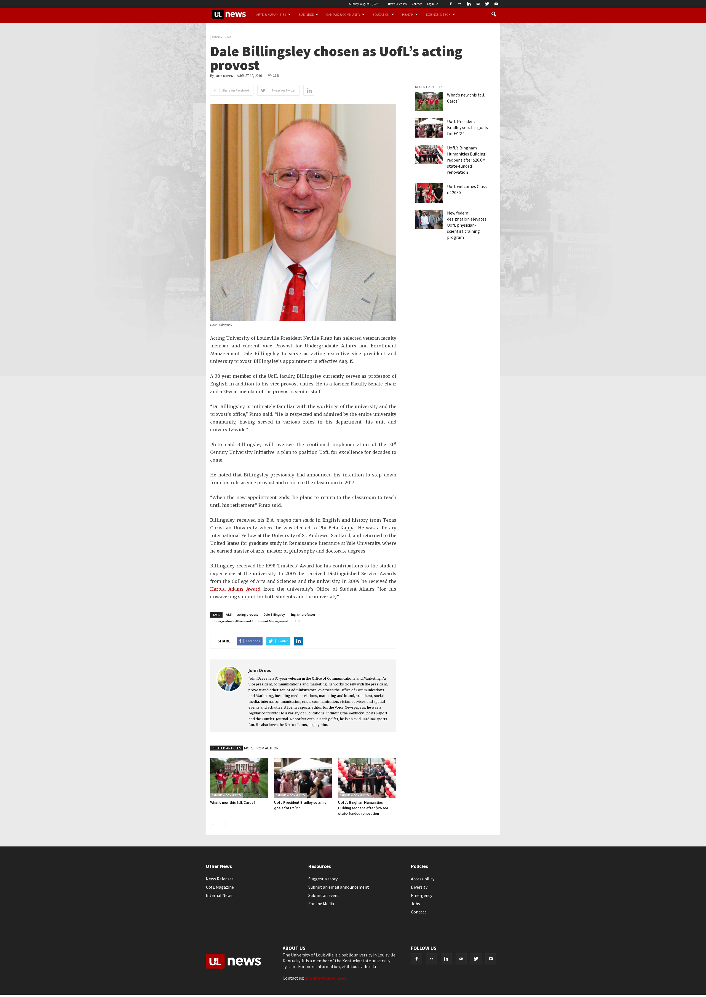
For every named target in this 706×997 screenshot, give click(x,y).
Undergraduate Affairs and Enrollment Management (250, 621)
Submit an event (323, 895)
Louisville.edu (363, 966)
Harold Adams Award (235, 589)
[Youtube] (496, 4)
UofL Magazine (220, 887)
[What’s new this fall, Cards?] (239, 778)
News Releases (397, 4)
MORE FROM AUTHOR (261, 748)
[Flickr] (460, 4)
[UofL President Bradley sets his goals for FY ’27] (303, 778)
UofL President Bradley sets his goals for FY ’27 (467, 127)
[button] (493, 14)
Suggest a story (323, 878)
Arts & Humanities (271, 14)
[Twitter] (487, 4)
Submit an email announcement (338, 887)
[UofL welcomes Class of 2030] (429, 193)
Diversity (419, 887)
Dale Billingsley (274, 614)
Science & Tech (438, 14)
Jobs (415, 903)
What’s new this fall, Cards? (232, 802)
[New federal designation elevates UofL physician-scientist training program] (429, 219)
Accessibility (422, 878)
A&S (229, 614)
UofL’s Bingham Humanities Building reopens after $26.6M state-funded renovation (363, 808)
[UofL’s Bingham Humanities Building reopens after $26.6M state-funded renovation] (367, 778)
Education (381, 14)
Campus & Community (343, 14)
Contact (417, 4)
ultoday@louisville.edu (326, 978)
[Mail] (478, 4)
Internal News (221, 37)
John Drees (224, 76)
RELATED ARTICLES (226, 748)
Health (408, 14)
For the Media (321, 903)
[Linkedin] (469, 4)
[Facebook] (450, 4)
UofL (296, 621)
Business (306, 14)
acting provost (247, 614)
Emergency (421, 895)
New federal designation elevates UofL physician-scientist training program (466, 225)
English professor (302, 614)
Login (430, 4)
